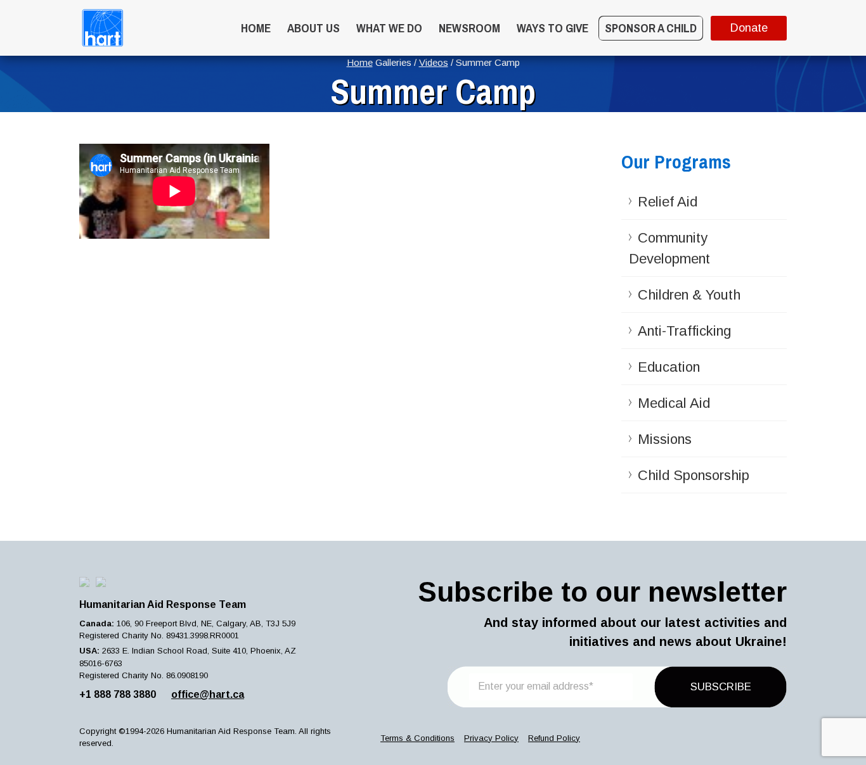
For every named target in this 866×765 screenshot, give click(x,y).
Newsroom (469, 28)
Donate (749, 28)
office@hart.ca (207, 694)
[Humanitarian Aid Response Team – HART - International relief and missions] (102, 28)
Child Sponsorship (693, 475)
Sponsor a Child (651, 28)
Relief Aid (667, 202)
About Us (313, 28)
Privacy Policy (491, 738)
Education (669, 367)
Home (256, 28)
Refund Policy (554, 738)
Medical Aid (674, 403)
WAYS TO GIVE (552, 28)
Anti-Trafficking (684, 331)
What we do (389, 28)
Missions (665, 439)
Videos (433, 62)
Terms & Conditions (417, 738)
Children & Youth (689, 295)
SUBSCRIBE (720, 687)
